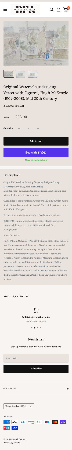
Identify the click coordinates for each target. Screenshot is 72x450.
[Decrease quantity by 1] (19, 128)
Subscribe (36, 369)
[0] (65, 9)
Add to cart (36, 141)
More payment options (36, 160)
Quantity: (8, 128)
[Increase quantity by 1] (38, 128)
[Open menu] (5, 9)
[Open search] (52, 9)
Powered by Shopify (11, 443)
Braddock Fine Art (13, 106)
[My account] (58, 9)
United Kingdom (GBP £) (15, 406)
